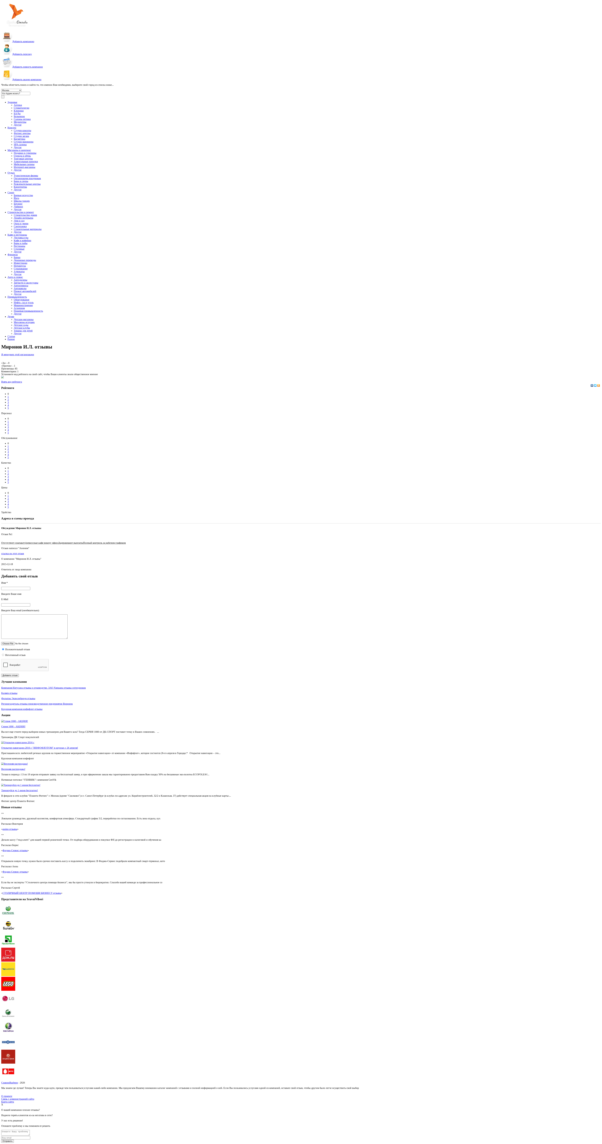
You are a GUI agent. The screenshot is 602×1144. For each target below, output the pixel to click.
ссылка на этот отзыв (12, 553)
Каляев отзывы (9, 693)
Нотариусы (20, 265)
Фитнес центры (22, 133)
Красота (12, 127)
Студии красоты (22, 130)
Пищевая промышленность (28, 311)
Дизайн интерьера (23, 218)
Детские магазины (24, 319)
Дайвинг (18, 206)
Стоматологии (21, 108)
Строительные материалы (28, 229)
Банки (17, 257)
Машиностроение (23, 305)
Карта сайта (7, 1101)
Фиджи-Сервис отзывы (15, 850)
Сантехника (20, 226)
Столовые (19, 249)
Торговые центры (23, 158)
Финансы (13, 254)
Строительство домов (25, 215)
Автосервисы (21, 285)
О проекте (6, 1096)
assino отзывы (10, 829)
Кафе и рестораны (17, 234)
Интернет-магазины (24, 167)
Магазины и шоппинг (19, 150)
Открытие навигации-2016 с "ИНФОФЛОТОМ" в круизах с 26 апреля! (39, 747)
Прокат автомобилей (25, 291)
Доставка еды (21, 237)
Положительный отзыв (17, 649)
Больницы (19, 116)
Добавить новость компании (27, 66)
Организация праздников (27, 178)
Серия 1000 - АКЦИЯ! (13, 726)
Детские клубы (22, 328)
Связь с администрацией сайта (17, 1099)
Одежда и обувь (22, 155)
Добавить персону (22, 54)
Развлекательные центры (27, 184)
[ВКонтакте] (592, 385)
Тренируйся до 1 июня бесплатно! (19, 790)
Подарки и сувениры (25, 153)
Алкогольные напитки (26, 161)
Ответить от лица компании (16, 569)
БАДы (17, 113)
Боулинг (18, 203)
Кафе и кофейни (22, 240)
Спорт (11, 192)
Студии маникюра (23, 141)
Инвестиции (20, 263)
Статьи (11, 336)
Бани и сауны (21, 181)
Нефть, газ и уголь (24, 302)
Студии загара (21, 136)
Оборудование (21, 299)
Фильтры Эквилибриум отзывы (18, 698)
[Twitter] (595, 385)
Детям (11, 316)
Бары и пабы (20, 243)
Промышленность (17, 297)
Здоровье (12, 102)
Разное (11, 339)
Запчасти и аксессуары (26, 282)
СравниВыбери (9, 1082)
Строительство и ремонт (21, 212)
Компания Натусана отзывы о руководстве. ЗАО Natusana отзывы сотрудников (43, 687)
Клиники (19, 110)
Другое (17, 124)
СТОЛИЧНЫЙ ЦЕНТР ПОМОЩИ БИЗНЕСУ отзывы (32, 893)
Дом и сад (19, 220)
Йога (16, 198)
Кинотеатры (20, 187)
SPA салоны (20, 144)
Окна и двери (21, 223)
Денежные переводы (25, 260)
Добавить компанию (23, 41)
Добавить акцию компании (26, 79)
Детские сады (21, 325)
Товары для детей (23, 330)
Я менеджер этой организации (17, 354)
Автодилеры (20, 280)
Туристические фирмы (26, 175)
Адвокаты (19, 271)
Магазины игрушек (24, 322)
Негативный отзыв (15, 655)
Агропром (19, 308)
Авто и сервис (15, 277)
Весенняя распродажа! (13, 769)
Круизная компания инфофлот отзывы (21, 709)
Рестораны (19, 246)
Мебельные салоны (24, 164)
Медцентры (20, 122)
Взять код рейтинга (11, 381)
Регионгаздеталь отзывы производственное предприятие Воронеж (37, 703)
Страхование (21, 268)
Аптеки (18, 105)
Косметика (19, 139)
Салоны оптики (22, 119)
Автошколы (20, 288)
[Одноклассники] (598, 385)
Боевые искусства (23, 195)
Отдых (11, 172)
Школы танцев (22, 201)
